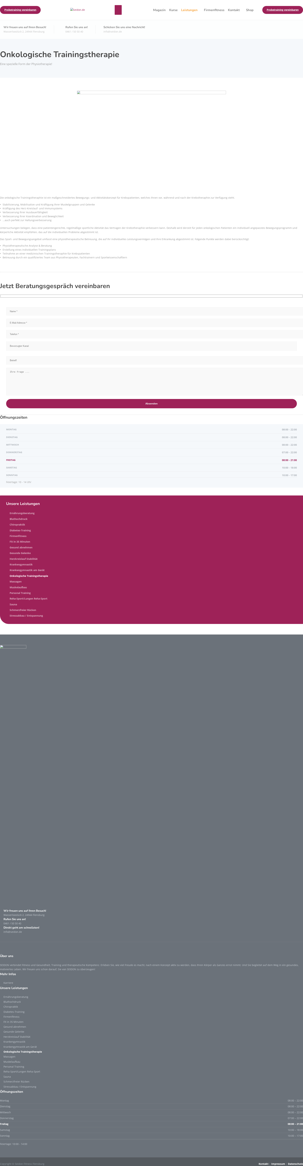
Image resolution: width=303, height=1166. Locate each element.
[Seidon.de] (77, 10)
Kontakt (234, 10)
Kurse (173, 10)
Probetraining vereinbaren (20, 9)
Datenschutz (295, 1163)
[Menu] (118, 10)
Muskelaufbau (18, 587)
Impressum (278, 1163)
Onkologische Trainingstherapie (29, 576)
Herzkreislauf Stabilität (24, 559)
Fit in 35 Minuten (20, 541)
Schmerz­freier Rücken (23, 610)
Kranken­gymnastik (21, 564)
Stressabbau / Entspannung (26, 615)
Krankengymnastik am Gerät (27, 570)
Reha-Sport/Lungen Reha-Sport (28, 598)
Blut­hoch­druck (19, 519)
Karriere (8, 982)
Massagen (16, 581)
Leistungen (189, 10)
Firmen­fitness (214, 10)
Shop (250, 10)
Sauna (13, 604)
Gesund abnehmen (21, 547)
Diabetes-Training (20, 530)
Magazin (159, 10)
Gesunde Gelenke (20, 553)
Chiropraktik (17, 524)
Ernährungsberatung (22, 513)
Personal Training (20, 593)
